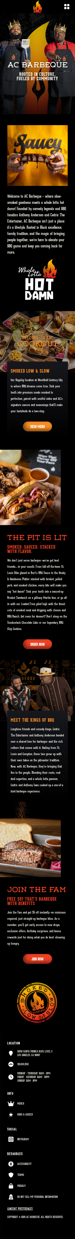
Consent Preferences (20, 1209)
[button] (64, 6)
